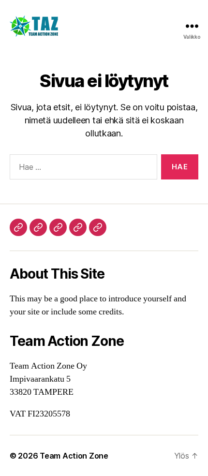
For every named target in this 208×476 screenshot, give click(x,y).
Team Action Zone (74, 456)
